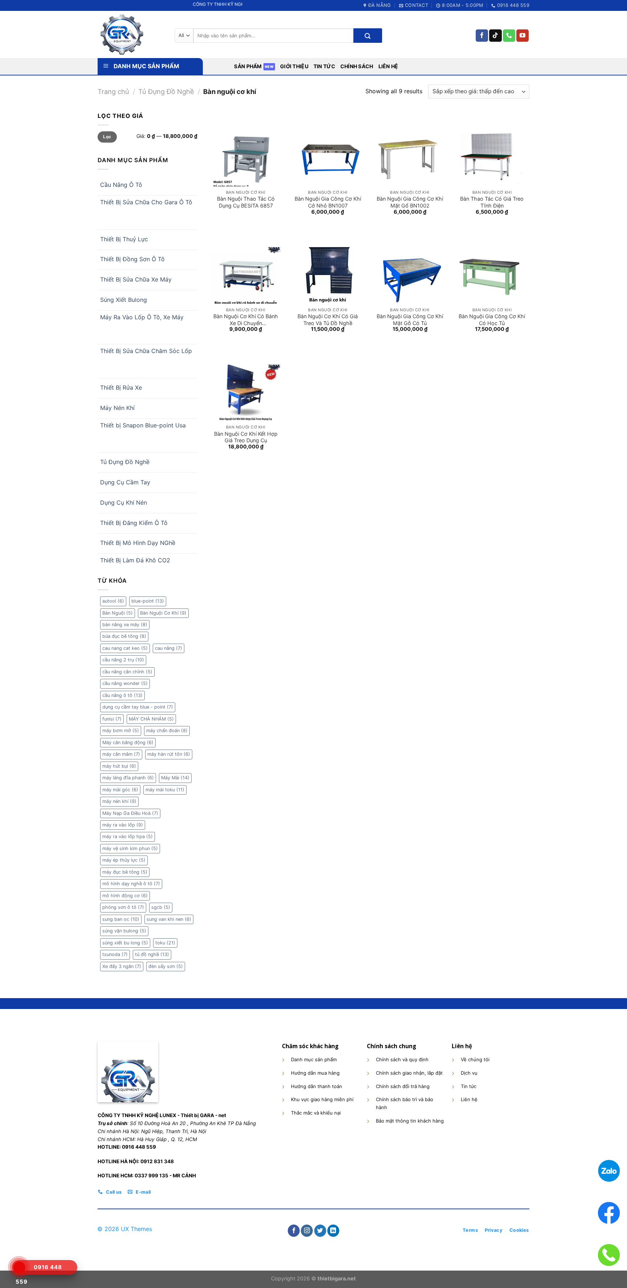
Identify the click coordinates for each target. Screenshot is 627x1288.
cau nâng (168, 648)
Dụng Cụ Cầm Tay (125, 482)
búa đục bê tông (124, 636)
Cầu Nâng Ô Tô (121, 184)
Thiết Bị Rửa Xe (121, 387)
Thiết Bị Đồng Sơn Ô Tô (132, 259)
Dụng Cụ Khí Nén (123, 502)
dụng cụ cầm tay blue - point (137, 707)
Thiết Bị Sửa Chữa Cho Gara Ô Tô (146, 202)
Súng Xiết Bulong (123, 299)
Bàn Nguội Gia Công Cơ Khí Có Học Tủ (492, 319)
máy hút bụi (119, 766)
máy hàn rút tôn (168, 754)
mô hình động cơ (125, 895)
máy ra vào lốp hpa (127, 836)
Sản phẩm (248, 66)
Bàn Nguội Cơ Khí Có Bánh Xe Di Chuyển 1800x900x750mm (245, 319)
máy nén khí (119, 801)
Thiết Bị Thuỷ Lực (124, 239)
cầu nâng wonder (125, 683)
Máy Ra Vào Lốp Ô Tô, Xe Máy (142, 317)
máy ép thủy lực (124, 860)
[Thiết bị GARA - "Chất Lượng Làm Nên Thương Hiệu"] (131, 34)
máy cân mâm (121, 754)
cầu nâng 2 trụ (123, 660)
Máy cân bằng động (127, 742)
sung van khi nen (169, 919)
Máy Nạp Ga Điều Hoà (130, 813)
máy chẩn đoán (167, 730)
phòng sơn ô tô (123, 907)
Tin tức (324, 66)
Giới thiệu (294, 66)
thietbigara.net (336, 1278)
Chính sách (356, 66)
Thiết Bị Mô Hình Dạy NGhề (137, 542)
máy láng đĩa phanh (128, 777)
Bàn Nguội (117, 613)
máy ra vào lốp (122, 825)
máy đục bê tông (124, 872)
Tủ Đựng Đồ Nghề (166, 91)
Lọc (107, 136)
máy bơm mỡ (120, 730)
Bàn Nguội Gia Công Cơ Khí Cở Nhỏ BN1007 (328, 202)
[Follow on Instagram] (307, 1231)
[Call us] (509, 35)
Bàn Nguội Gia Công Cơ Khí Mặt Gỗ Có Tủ (410, 319)
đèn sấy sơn (165, 966)
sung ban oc (120, 919)
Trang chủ (113, 91)
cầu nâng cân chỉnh (127, 671)
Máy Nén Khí (117, 407)
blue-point (147, 601)
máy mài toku (165, 789)
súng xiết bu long (125, 943)
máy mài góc (120, 789)
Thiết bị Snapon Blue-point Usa (143, 425)
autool (113, 601)
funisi (112, 719)
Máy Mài (175, 777)
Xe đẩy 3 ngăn (121, 966)
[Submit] (367, 35)
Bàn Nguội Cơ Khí (163, 613)
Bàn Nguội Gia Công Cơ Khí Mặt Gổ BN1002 (410, 202)
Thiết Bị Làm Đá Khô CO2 (135, 560)
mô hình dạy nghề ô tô (131, 883)
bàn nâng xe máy (124, 624)
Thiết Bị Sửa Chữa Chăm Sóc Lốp (146, 350)
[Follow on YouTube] (522, 35)
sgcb (160, 907)
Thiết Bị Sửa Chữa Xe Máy (136, 279)
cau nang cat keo (125, 648)
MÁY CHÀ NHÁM (151, 719)
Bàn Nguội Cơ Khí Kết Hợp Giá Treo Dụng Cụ (246, 437)
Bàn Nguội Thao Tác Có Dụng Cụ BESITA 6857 (246, 202)
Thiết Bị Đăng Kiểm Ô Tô (134, 522)
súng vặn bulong (124, 931)
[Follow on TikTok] (495, 35)
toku (165, 943)
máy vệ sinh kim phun (130, 848)
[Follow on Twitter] (320, 1231)
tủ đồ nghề (152, 954)
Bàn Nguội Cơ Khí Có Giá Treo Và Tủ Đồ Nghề (328, 319)
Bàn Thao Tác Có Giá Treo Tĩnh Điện (492, 202)
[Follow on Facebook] (482, 35)
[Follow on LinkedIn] (333, 1231)
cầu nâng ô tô (122, 695)
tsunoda (115, 954)
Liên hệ (388, 66)
